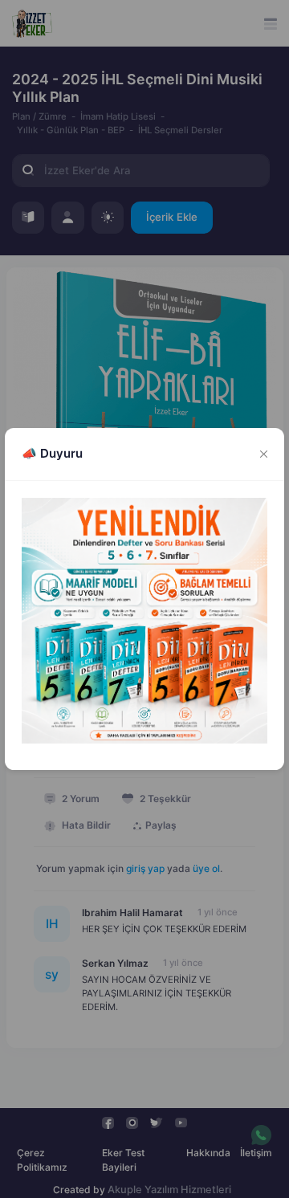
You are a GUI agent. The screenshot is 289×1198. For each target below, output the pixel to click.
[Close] (264, 454)
